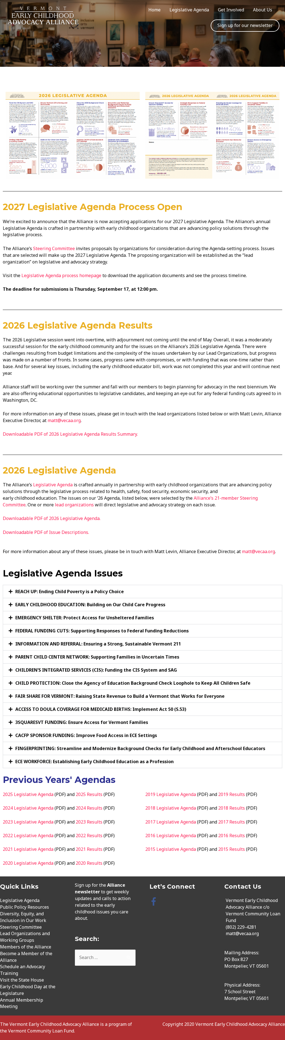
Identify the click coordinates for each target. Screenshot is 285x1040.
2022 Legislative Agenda (28, 835)
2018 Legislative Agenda (170, 808)
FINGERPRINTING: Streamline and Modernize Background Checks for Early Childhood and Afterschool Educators (140, 748)
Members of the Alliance (25, 947)
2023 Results (89, 822)
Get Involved (231, 10)
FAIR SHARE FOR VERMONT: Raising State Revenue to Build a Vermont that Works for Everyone (120, 696)
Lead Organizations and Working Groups (25, 936)
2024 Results (89, 808)
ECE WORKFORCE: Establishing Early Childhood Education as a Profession (94, 761)
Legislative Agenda (189, 10)
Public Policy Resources (24, 907)
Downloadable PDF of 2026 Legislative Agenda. (51, 518)
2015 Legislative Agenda (170, 849)
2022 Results (89, 835)
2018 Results (231, 808)
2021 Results (89, 849)
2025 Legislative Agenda (28, 794)
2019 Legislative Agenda (170, 794)
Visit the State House (22, 980)
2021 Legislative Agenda (28, 849)
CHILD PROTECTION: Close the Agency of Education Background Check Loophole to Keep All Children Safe (132, 683)
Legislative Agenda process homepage (61, 275)
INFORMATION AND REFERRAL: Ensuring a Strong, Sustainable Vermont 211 (98, 644)
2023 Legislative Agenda (28, 822)
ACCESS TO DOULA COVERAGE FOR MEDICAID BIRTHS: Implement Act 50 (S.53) (100, 709)
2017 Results (231, 822)
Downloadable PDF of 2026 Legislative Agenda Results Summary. (71, 434)
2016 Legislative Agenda (170, 835)
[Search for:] (105, 957)
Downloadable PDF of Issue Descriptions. (46, 532)
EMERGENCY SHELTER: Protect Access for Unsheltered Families (84, 618)
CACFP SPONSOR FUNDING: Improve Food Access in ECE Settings (86, 735)
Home (154, 10)
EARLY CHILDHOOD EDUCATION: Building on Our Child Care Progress (90, 605)
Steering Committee (54, 248)
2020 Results (89, 863)
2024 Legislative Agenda (28, 808)
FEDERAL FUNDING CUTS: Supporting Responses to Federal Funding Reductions (102, 631)
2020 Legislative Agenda (28, 863)
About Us (262, 10)
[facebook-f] (154, 901)
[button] (142, 591)
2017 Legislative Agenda (170, 822)
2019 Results (231, 794)
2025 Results (89, 794)
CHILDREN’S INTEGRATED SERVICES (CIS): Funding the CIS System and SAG (96, 670)
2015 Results (231, 849)
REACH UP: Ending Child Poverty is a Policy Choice (69, 591)
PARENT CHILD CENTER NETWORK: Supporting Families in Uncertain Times (97, 657)
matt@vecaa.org (64, 420)
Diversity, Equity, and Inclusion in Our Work (23, 917)
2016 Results (231, 835)
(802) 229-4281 (241, 927)
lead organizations (74, 505)
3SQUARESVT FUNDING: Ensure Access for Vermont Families (81, 722)
